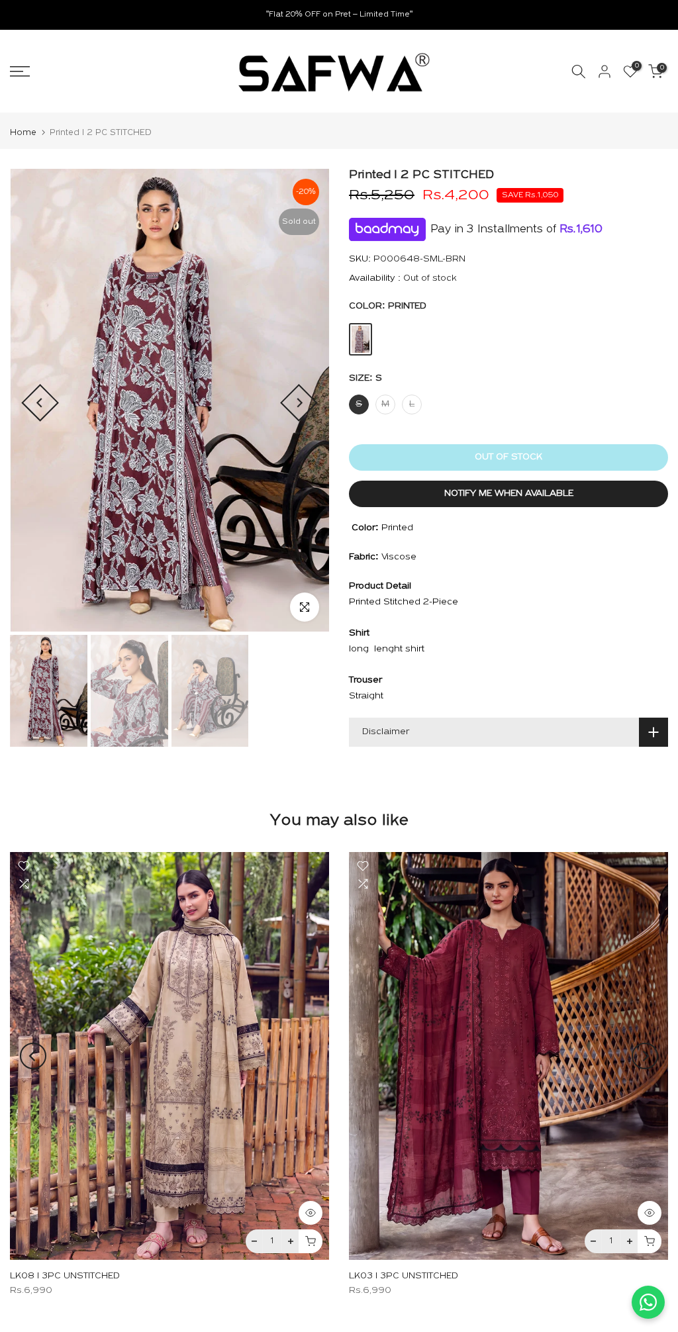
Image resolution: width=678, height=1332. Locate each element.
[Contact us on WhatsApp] (648, 1302)
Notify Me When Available (508, 494)
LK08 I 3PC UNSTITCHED (65, 1276)
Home (23, 132)
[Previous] (40, 403)
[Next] (299, 403)
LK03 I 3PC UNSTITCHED (403, 1276)
